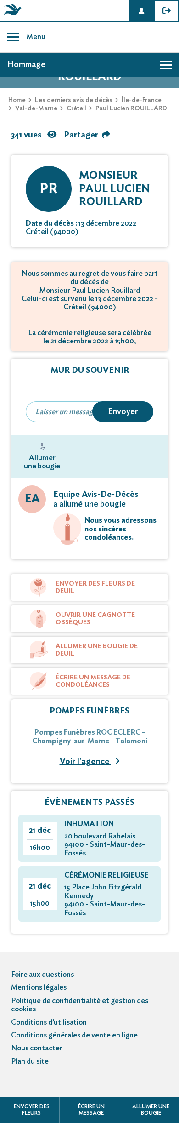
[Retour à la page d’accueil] (11, 15)
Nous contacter (36, 1048)
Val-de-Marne (36, 108)
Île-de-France (142, 100)
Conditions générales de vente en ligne (74, 1035)
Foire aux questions (42, 974)
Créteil (76, 108)
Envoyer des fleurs (32, 1110)
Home (17, 100)
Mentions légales (39, 987)
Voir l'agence (85, 762)
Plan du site (30, 1061)
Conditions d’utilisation (49, 1022)
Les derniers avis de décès (73, 100)
